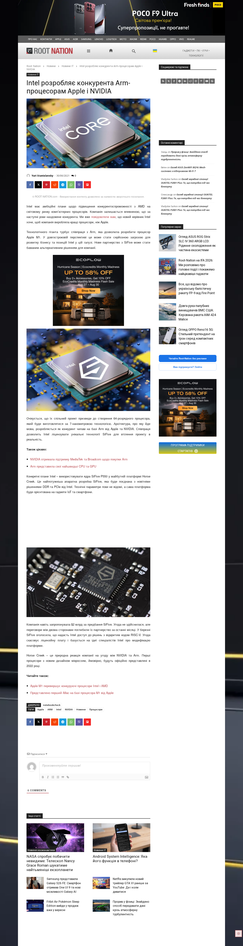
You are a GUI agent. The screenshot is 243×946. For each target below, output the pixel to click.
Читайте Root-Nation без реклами (188, 358)
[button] (134, 51)
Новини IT (68, 66)
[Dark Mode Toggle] (238, 933)
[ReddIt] (54, 184)
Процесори (95, 709)
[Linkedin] (184, 81)
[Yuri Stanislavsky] (29, 175)
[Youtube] (206, 81)
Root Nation (34, 66)
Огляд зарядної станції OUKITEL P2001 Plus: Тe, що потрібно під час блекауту (185, 182)
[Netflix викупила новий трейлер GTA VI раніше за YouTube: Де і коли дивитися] (101, 883)
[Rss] (163, 81)
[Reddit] (190, 81)
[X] (38, 184)
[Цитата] (62, 777)
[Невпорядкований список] (57, 777)
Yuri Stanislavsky (42, 175)
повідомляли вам (103, 216)
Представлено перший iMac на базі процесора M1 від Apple (71, 692)
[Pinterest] (46, 184)
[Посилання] (67, 777)
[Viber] (79, 184)
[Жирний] (42, 777)
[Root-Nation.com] (50, 51)
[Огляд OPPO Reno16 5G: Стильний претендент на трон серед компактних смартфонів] (167, 335)
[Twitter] (168, 81)
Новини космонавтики (41, 850)
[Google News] (212, 81)
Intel (58, 709)
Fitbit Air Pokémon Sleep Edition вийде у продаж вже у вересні (63, 906)
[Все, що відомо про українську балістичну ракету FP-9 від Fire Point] (167, 290)
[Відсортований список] (52, 777)
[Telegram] (62, 184)
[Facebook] (30, 184)
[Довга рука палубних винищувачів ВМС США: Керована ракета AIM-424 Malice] (167, 311)
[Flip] (87, 184)
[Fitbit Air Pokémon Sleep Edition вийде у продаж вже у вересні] (35, 906)
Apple (40, 709)
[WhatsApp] (71, 184)
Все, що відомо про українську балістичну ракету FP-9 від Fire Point (197, 288)
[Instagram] (196, 81)
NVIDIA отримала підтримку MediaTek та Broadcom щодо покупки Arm (79, 459)
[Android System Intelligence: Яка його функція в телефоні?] (121, 837)
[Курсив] (47, 777)
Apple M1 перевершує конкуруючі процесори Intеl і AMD (69, 685)
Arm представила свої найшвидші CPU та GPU (63, 466)
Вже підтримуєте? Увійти (187, 367)
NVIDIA (69, 709)
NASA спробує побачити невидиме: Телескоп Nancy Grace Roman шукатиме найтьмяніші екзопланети (51, 863)
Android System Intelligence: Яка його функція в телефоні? (120, 858)
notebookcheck (51, 705)
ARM (50, 709)
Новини (51, 66)
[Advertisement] (88, 521)
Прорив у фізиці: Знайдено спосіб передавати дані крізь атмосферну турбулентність (184, 155)
